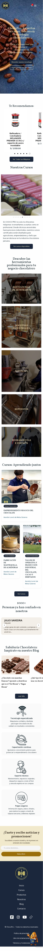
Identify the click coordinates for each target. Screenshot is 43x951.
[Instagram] (18, 917)
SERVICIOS (21, 371)
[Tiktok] (31, 917)
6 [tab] (30, 154)
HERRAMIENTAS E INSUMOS (21, 442)
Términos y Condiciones (21, 943)
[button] (32, 6)
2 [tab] (18, 154)
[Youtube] (25, 917)
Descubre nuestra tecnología (21, 62)
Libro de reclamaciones (21, 938)
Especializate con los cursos (22, 68)
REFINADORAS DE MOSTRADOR (21, 289)
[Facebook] (12, 917)
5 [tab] (27, 154)
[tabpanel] (15, 130)
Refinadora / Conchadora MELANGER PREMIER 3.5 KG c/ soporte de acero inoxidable (15, 139)
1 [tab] (15, 154)
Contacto (21, 908)
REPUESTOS (21, 409)
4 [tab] (24, 154)
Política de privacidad (21, 933)
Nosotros (21, 899)
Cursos (21, 890)
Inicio (21, 885)
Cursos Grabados (10, 556)
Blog (21, 904)
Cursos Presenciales (11, 506)
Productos (21, 894)
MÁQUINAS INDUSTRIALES (21, 327)
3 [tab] (21, 154)
